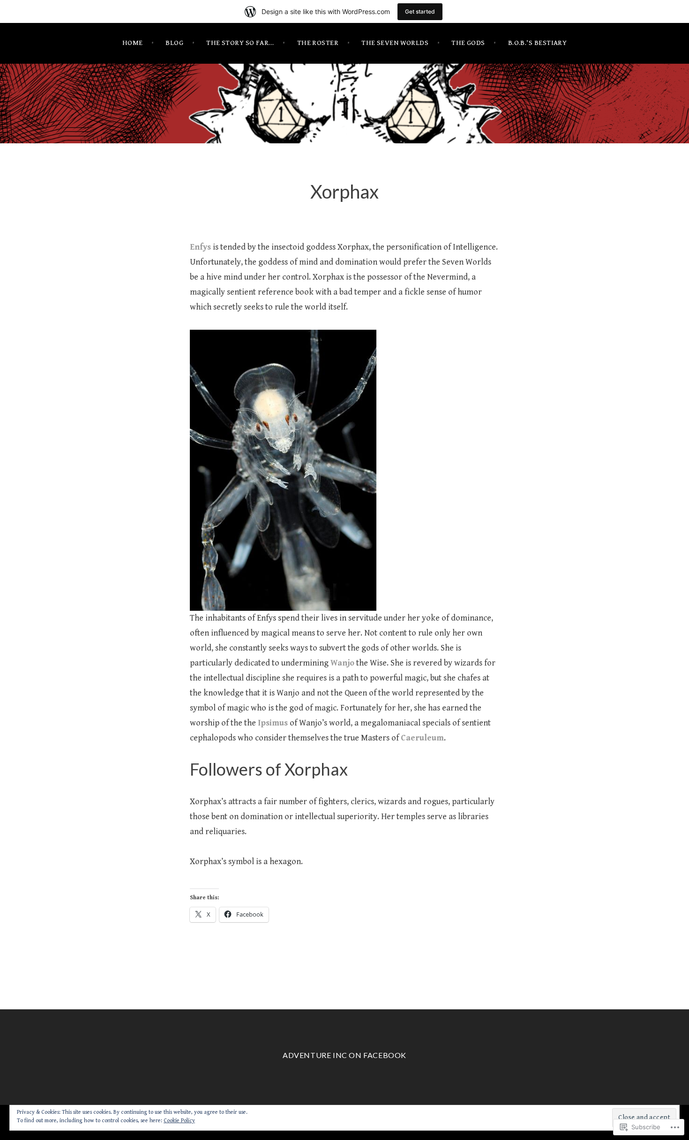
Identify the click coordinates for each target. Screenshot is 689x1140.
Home (132, 43)
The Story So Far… (240, 43)
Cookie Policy (179, 1121)
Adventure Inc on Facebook (344, 1055)
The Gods (468, 43)
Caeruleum (422, 738)
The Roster (318, 43)
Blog (174, 43)
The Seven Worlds (394, 43)
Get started (420, 11)
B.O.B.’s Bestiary (537, 43)
